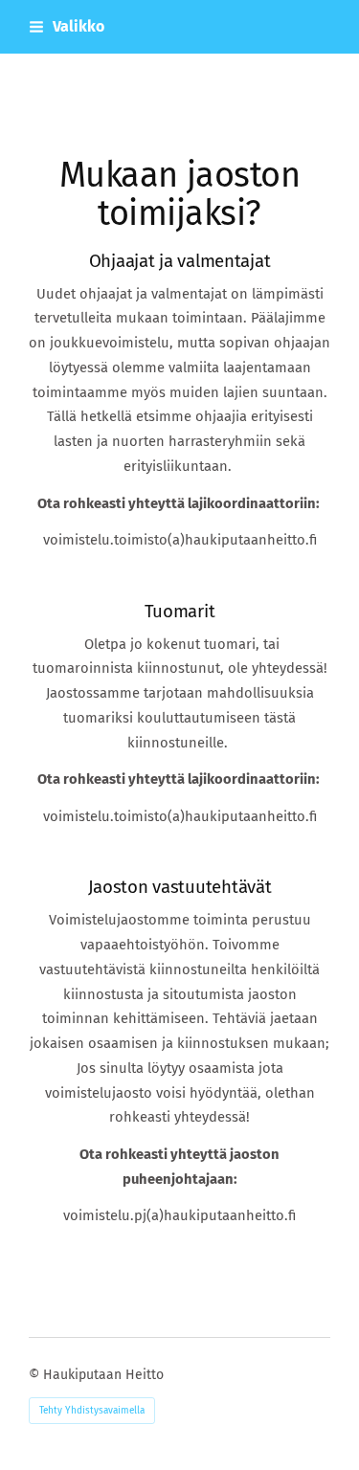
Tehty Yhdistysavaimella (92, 1410)
